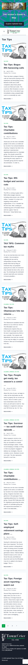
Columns (6, 304)
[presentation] (14, 51)
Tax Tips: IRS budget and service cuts (14, 181)
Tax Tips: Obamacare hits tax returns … (14, 310)
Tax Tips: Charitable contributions (11, 130)
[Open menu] (4, 31)
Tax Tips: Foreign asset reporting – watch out (13, 581)
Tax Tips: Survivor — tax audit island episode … (13, 426)
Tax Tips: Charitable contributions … (12, 475)
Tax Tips (6, 61)
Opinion (12, 371)
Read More (8, 98)
